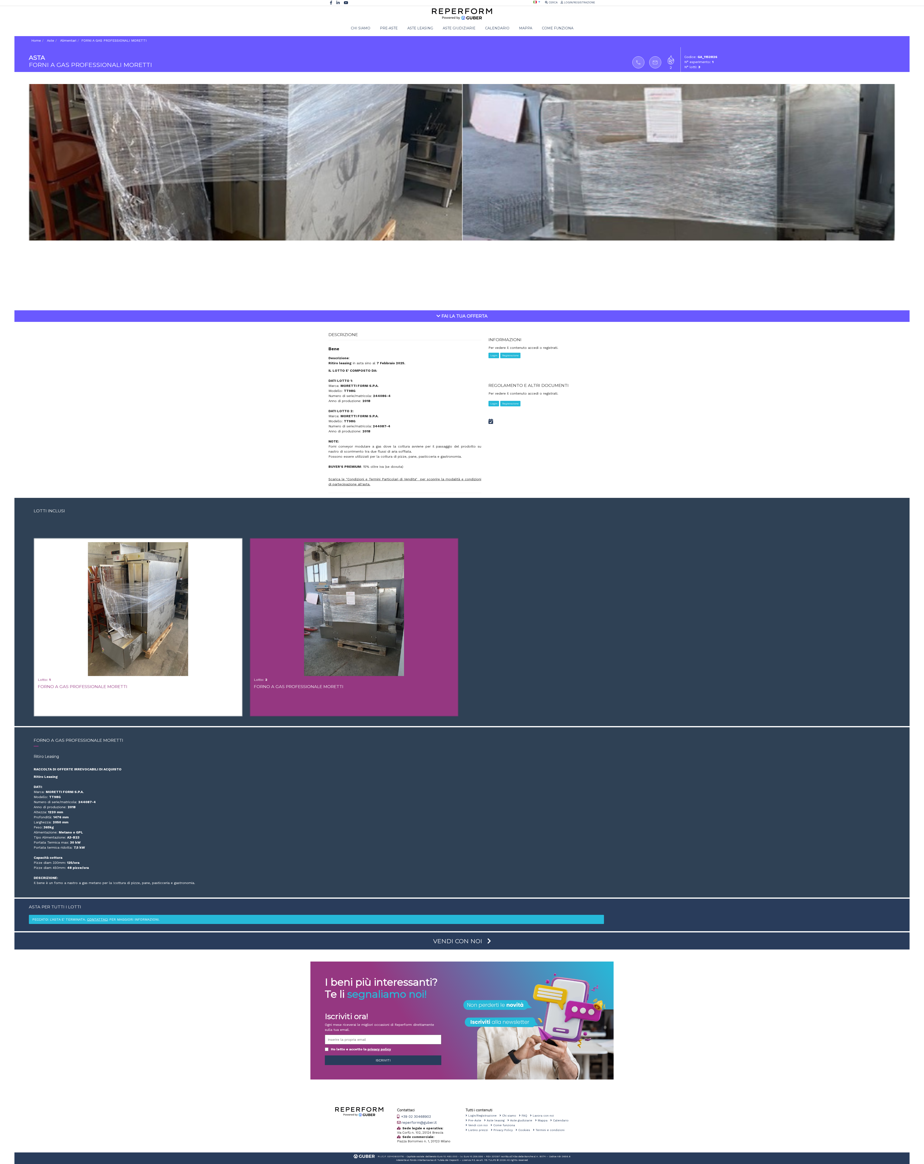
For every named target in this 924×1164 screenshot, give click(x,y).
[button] (536, 1)
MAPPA (525, 28)
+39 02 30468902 (415, 1116)
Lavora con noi (545, 1116)
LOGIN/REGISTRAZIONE (579, 2)
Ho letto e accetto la (361, 1049)
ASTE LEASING (420, 28)
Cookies (525, 1130)
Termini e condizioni (551, 1130)
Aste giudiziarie (522, 1120)
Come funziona (505, 1125)
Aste (50, 40)
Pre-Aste (476, 1120)
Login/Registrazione (484, 1116)
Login (493, 355)
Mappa (544, 1120)
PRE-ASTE (389, 28)
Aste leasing (497, 1120)
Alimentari (68, 40)
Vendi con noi (479, 1125)
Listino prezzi (479, 1130)
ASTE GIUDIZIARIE (459, 28)
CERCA (553, 2)
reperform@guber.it (419, 1122)
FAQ (526, 1116)
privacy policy (379, 1049)
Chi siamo (510, 1116)
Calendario (562, 1120)
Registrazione (510, 355)
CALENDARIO (497, 28)
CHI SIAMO (360, 28)
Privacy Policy (505, 1130)
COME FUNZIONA (557, 28)
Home (36, 40)
